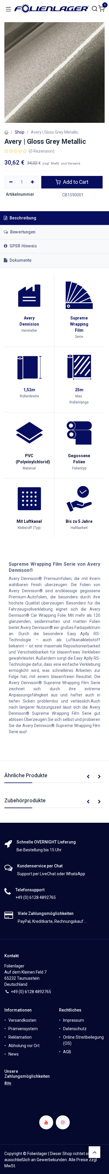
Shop (19, 132)
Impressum (73, 1020)
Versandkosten (22, 1020)
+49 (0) (18, 991)
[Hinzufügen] (32, 182)
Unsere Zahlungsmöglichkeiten (27, 1074)
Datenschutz (75, 1028)
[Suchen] (94, 9)
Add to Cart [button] (75, 182)
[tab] (54, 246)
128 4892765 (39, 991)
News (13, 1054)
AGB (67, 1051)
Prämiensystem (23, 1028)
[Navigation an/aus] (8, 8)
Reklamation (20, 1037)
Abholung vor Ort (24, 1045)
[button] (88, 777)
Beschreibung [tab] (22, 218)
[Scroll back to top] (94, 1152)
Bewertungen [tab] (22, 232)
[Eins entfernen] (11, 182)
